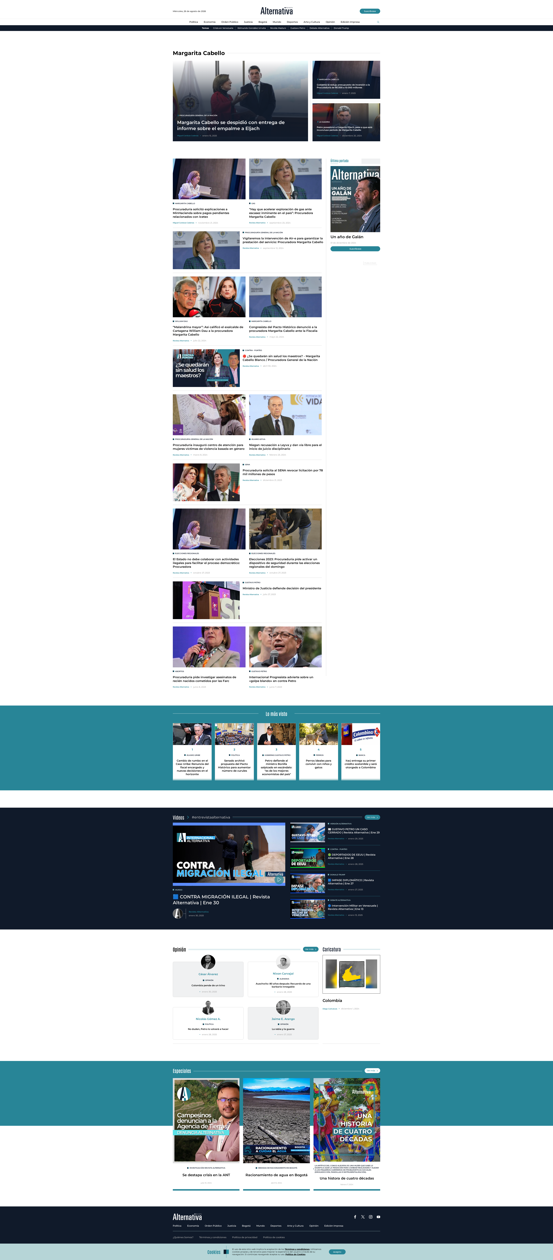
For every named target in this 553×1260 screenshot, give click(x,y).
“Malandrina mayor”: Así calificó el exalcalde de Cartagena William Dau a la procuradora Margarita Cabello (208, 330)
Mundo (277, 22)
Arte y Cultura (312, 22)
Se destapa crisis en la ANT (206, 1175)
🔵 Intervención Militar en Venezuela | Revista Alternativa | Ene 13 (353, 907)
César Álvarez (208, 974)
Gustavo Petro (297, 28)
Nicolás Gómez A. (208, 1019)
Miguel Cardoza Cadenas (183, 223)
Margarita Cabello (185, 203)
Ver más (371, 817)
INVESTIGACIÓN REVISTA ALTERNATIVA (207, 1168)
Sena (247, 464)
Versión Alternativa (341, 824)
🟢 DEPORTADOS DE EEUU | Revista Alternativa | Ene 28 (351, 856)
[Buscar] (378, 22)
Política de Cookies (295, 1254)
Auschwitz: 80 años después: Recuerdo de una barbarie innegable (283, 985)
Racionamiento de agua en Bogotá (277, 1175)
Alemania (284, 979)
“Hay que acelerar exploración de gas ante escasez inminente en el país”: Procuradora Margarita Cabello (281, 212)
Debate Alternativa (319, 28)
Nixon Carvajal (283, 973)
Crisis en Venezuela (223, 28)
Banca (362, 755)
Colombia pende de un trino (208, 985)
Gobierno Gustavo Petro (277, 755)
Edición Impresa (350, 22)
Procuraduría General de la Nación (264, 232)
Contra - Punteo (253, 350)
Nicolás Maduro (278, 28)
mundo (178, 890)
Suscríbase (370, 11)
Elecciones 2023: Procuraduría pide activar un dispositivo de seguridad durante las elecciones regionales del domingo (284, 562)
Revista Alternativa (257, 223)
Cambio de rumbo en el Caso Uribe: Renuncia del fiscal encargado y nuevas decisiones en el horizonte (192, 767)
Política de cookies (274, 1237)
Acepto (337, 1251)
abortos (179, 671)
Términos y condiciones (212, 1237)
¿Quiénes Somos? (183, 1237)
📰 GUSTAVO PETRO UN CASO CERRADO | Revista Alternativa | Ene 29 (354, 831)
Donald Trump (341, 28)
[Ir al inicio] (277, 11)
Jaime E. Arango (283, 1019)
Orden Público (229, 22)
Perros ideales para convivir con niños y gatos (319, 764)
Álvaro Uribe (193, 755)
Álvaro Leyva (258, 439)
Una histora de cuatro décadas (347, 1178)
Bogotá (262, 22)
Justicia (248, 22)
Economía (210, 22)
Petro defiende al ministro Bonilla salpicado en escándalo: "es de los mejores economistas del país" (276, 767)
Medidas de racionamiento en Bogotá (277, 1168)
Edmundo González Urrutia (252, 28)
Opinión (330, 22)
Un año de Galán (347, 236)
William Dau (181, 321)
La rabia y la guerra (283, 1029)
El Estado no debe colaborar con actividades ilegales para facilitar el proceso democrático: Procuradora (206, 562)
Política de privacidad (244, 1237)
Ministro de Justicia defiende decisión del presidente (282, 588)
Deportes (292, 22)
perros (320, 755)
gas (253, 203)
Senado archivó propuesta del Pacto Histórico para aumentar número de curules (234, 765)
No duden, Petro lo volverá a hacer (208, 1029)
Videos (178, 817)
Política (193, 22)
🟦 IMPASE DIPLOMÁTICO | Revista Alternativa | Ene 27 (351, 882)
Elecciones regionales (187, 553)
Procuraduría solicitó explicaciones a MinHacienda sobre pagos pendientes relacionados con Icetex (201, 212)
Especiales (182, 1070)
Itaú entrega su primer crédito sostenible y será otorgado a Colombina (361, 764)
